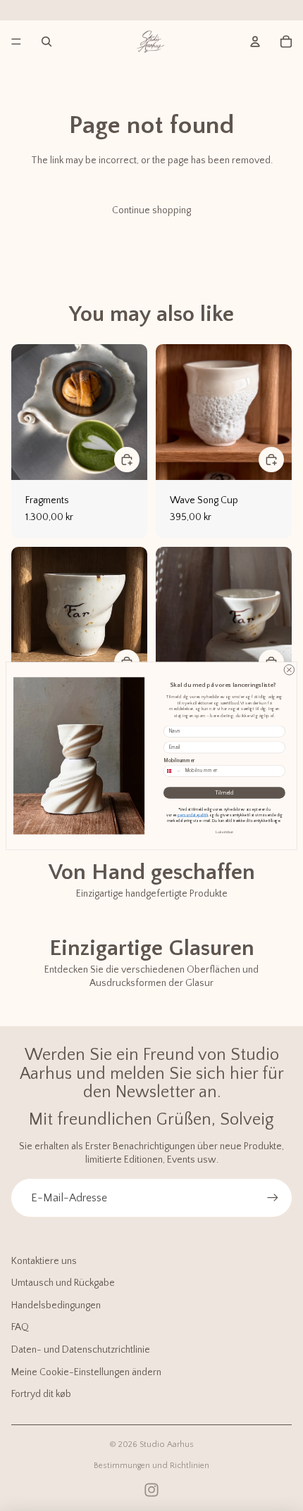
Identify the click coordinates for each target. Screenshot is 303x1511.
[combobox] (172, 770)
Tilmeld (224, 793)
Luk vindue (224, 832)
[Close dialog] (289, 669)
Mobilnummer (179, 760)
